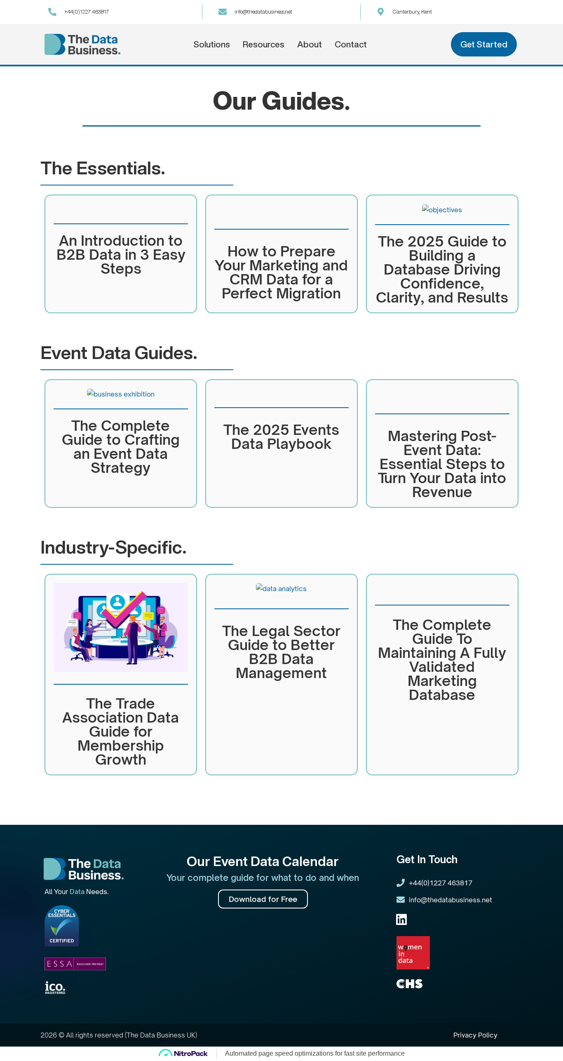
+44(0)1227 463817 (86, 11)
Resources (263, 44)
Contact (351, 44)
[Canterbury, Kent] (381, 12)
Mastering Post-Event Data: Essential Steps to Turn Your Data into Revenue (442, 463)
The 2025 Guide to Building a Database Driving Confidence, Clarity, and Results (442, 269)
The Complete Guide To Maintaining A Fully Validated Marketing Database (442, 659)
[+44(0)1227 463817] (52, 12)
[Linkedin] (401, 919)
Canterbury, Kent (412, 11)
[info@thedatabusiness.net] (222, 12)
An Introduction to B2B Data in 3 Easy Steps (120, 254)
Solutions (211, 44)
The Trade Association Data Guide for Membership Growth (120, 731)
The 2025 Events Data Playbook (281, 436)
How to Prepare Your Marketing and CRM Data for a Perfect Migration (281, 272)
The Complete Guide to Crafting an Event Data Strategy (121, 446)
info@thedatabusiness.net (263, 11)
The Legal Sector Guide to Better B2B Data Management (281, 651)
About (309, 44)
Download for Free (263, 899)
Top (543, 1041)
